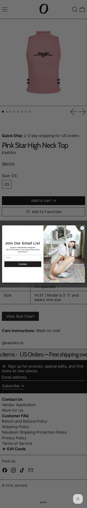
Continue (23, 264)
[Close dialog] (82, 228)
